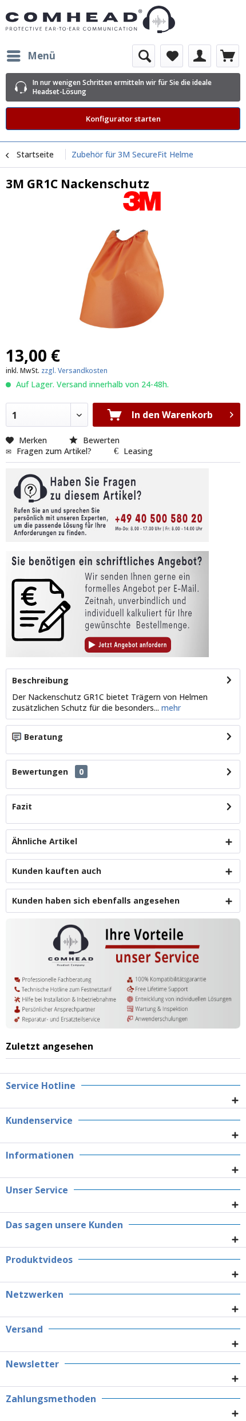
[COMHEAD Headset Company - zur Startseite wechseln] (123, 19)
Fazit (22, 806)
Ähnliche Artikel (44, 841)
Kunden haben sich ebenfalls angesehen (96, 900)
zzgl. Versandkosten (74, 370)
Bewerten (100, 440)
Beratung (43, 736)
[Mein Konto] (199, 55)
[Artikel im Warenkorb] (227, 55)
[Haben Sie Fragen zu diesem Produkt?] (107, 505)
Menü (41, 55)
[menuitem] (30, 55)
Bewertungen (40, 771)
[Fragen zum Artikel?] (107, 604)
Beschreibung (40, 680)
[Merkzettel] (171, 55)
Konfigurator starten (123, 119)
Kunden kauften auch (56, 870)
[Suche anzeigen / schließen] (143, 55)
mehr (170, 707)
